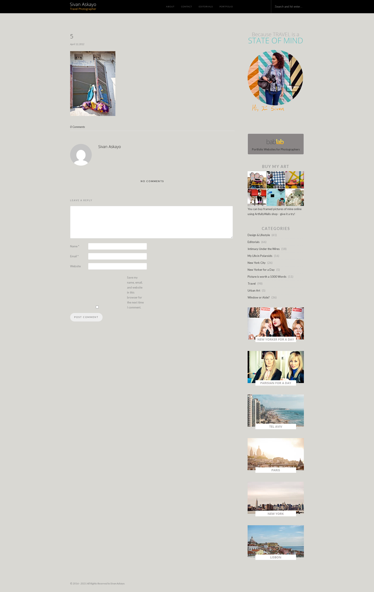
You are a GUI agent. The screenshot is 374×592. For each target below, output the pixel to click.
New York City (257, 262)
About (170, 6)
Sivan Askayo (109, 146)
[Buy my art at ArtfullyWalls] (276, 205)
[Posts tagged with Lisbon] (276, 559)
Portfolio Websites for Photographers (276, 149)
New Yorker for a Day (261, 269)
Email (74, 256)
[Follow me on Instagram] (277, 123)
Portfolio (226, 6)
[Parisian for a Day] (276, 384)
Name (74, 246)
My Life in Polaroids (260, 256)
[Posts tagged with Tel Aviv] (276, 428)
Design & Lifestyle (259, 235)
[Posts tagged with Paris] (276, 471)
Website (75, 266)
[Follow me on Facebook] (272, 123)
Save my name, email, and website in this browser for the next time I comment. (135, 292)
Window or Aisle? (259, 297)
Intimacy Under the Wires (264, 249)
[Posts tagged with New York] (276, 515)
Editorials (206, 6)
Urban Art (254, 290)
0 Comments (77, 127)
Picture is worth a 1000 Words (267, 276)
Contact (186, 6)
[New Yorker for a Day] (276, 341)
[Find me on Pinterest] (279, 123)
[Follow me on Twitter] (274, 123)
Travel (252, 283)
